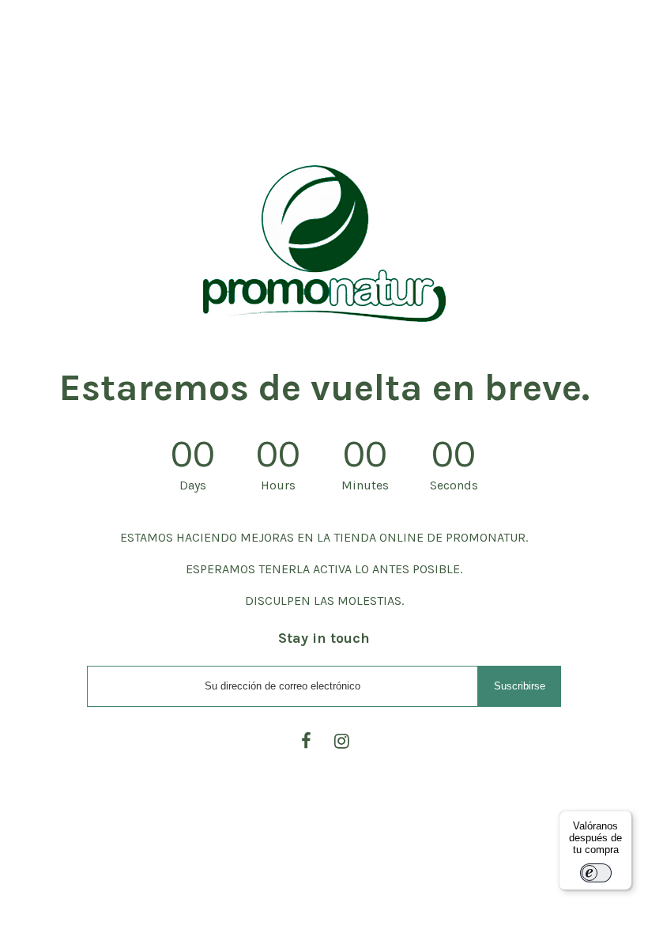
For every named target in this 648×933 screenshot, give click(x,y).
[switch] (596, 872)
